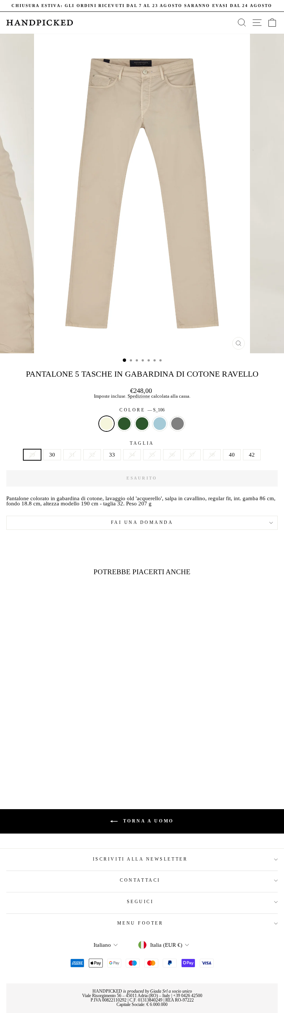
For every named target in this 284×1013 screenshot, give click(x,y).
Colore (142, 410)
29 (32, 455)
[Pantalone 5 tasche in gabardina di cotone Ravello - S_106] (41, 767)
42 (252, 455)
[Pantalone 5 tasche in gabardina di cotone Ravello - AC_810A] (67, 767)
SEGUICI (140, 901)
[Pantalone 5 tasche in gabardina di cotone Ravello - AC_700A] (50, 767)
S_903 (177, 423)
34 (132, 455)
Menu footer (140, 923)
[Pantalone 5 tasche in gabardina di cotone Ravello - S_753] (58, 767)
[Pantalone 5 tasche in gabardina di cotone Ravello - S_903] (75, 767)
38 (212, 455)
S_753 (142, 423)
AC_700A (124, 423)
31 (72, 455)
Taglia (142, 443)
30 (52, 455)
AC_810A (159, 423)
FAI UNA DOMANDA (142, 522)
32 (92, 455)
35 (152, 455)
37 (192, 455)
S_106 (106, 423)
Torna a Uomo (147, 821)
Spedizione (139, 396)
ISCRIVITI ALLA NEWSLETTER (140, 859)
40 (232, 455)
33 (112, 455)
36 (172, 455)
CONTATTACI (140, 880)
